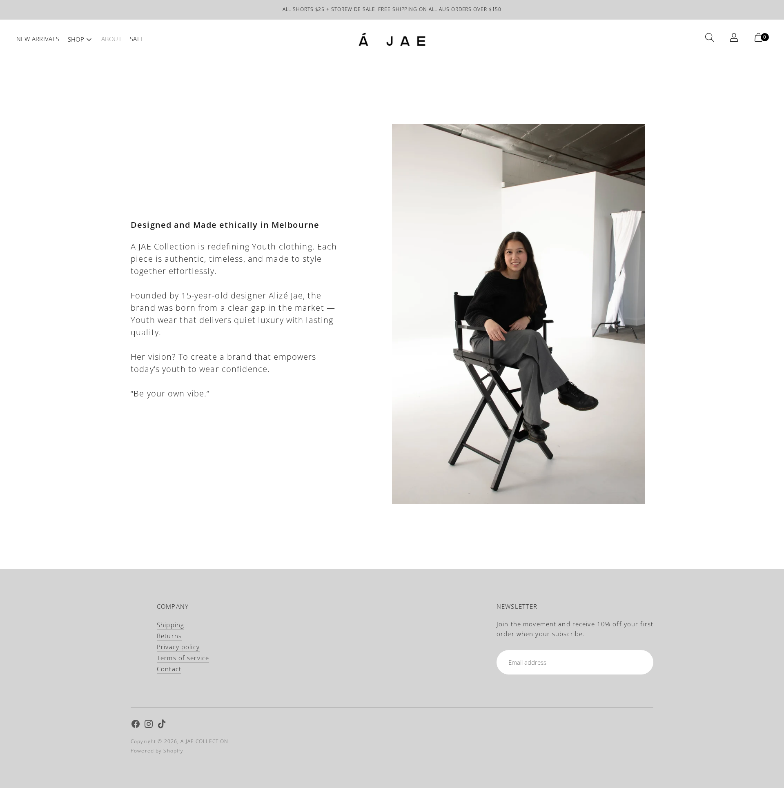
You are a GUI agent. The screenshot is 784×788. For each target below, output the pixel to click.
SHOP (76, 39)
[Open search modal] (711, 39)
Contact (169, 669)
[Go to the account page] (735, 39)
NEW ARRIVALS (38, 39)
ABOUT (111, 39)
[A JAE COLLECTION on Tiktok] (162, 725)
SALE (137, 39)
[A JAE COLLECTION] (392, 39)
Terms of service (183, 658)
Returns (169, 636)
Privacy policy (178, 647)
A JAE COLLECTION (204, 741)
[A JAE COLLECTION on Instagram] (149, 725)
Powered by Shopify (157, 750)
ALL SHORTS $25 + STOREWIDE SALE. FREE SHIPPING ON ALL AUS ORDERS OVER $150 (392, 9)
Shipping (170, 625)
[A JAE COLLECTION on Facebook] (135, 725)
